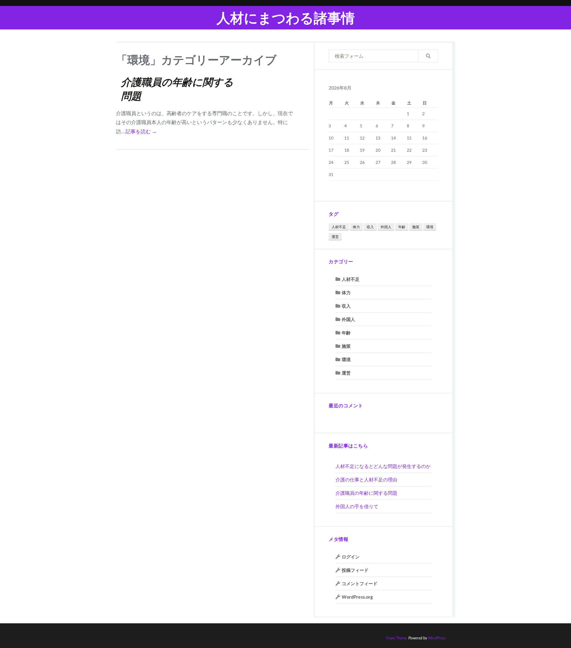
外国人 (386, 227)
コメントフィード (359, 583)
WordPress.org (357, 597)
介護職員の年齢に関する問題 (366, 493)
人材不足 (339, 227)
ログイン (351, 556)
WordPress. (437, 638)
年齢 (401, 227)
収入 (370, 227)
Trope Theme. (396, 638)
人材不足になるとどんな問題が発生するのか (383, 466)
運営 (335, 236)
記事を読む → (141, 131)
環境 (429, 227)
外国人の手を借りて (356, 506)
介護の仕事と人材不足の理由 (366, 479)
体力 (356, 227)
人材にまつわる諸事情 (286, 18)
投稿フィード (355, 570)
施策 (415, 227)
